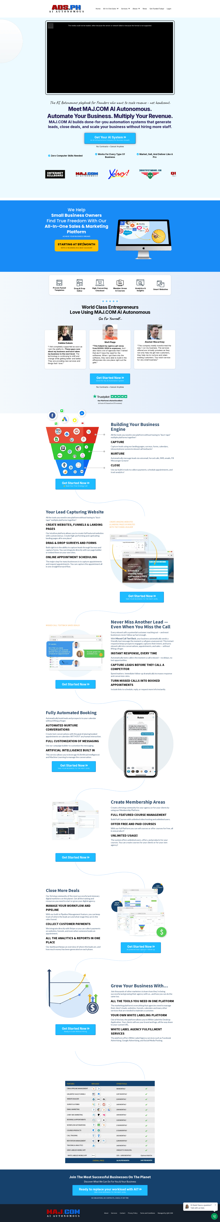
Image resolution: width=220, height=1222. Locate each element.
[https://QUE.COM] (167, 174)
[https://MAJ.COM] (72, 174)
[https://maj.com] (63, 1213)
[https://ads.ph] (66, 8)
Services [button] (124, 8)
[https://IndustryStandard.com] (135, 174)
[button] (117, 8)
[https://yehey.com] (104, 174)
